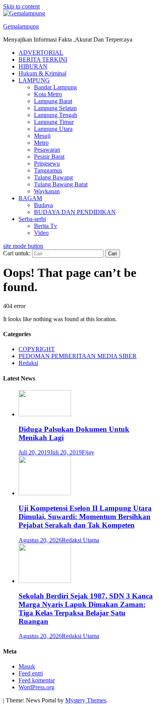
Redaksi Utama (80, 540)
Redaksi (28, 363)
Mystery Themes (85, 700)
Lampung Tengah (55, 115)
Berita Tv (45, 226)
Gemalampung (21, 26)
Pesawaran (47, 149)
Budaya (43, 205)
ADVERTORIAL (41, 52)
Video (41, 233)
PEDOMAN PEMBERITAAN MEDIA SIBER (78, 356)
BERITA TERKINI (43, 59)
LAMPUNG (34, 80)
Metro (41, 142)
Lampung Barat (53, 101)
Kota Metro (48, 94)
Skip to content (21, 6)
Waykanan (47, 191)
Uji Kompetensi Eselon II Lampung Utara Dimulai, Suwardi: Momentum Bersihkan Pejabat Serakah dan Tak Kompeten (85, 516)
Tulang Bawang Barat (61, 184)
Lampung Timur (54, 122)
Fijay (88, 452)
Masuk (27, 666)
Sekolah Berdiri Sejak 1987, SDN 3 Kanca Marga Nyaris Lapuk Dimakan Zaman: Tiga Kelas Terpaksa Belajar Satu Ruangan (86, 608)
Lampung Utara (53, 129)
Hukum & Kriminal (42, 73)
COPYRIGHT (37, 349)
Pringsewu (47, 163)
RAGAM (30, 198)
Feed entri (31, 673)
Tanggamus (48, 170)
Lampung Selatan (55, 108)
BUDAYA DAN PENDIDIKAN (75, 212)
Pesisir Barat (49, 156)
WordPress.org (36, 687)
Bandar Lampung (55, 87)
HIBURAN (33, 66)
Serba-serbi (32, 219)
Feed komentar (37, 680)
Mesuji (42, 135)
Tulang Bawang (53, 177)
